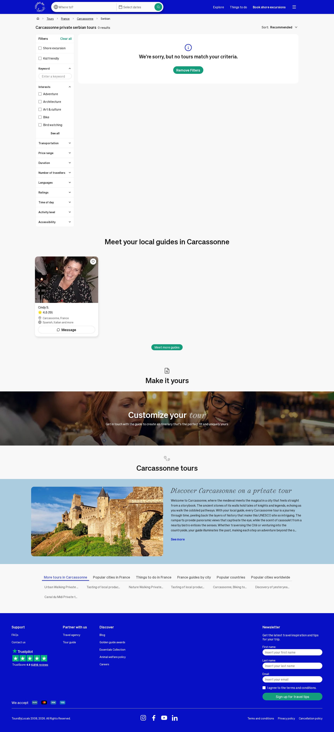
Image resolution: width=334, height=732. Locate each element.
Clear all (66, 39)
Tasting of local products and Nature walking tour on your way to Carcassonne (105, 587)
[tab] (65, 577)
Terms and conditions (260, 718)
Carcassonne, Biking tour (230, 587)
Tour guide (69, 642)
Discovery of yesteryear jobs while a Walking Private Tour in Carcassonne (273, 587)
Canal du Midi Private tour (62, 597)
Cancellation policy (310, 718)
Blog (102, 635)
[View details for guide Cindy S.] (66, 296)
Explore (218, 7)
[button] (55, 68)
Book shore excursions (269, 7)
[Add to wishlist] (93, 261)
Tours (50, 18)
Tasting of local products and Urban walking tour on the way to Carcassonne (189, 587)
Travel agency (71, 635)
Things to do (238, 7)
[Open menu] (294, 7)
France (65, 18)
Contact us (19, 642)
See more (178, 539)
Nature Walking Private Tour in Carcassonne (147, 587)
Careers (104, 664)
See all (55, 133)
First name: (269, 646)
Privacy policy (286, 718)
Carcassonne (85, 18)
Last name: (269, 660)
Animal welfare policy (113, 657)
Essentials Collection (112, 649)
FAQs (15, 635)
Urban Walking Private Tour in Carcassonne (62, 587)
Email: (265, 674)
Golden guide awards (112, 642)
